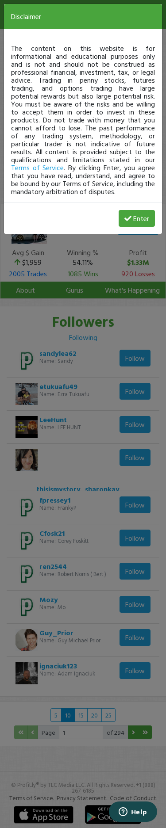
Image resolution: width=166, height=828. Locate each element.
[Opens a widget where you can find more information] (132, 812)
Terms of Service (37, 167)
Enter (141, 218)
